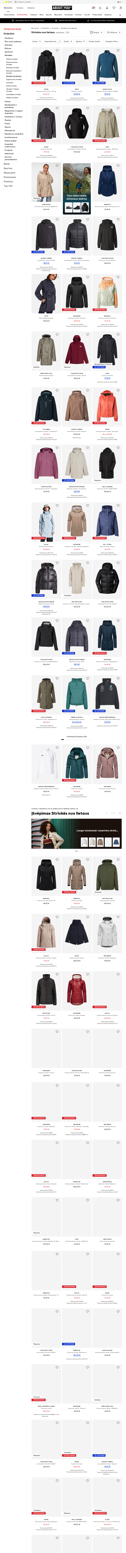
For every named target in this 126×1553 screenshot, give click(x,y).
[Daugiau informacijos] (46, 101)
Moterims (8, 8)
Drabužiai (45, 28)
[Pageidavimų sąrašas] (113, 7)
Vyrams (20, 8)
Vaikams (31, 8)
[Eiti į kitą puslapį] (120, 813)
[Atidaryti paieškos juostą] (119, 15)
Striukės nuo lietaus (69, 28)
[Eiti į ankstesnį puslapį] (106, 813)
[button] (96, 32)
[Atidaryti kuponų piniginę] (93, 7)
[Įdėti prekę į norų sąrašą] (57, 50)
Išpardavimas (50, 41)
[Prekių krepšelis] (120, 7)
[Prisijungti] (100, 7)
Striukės (55, 28)
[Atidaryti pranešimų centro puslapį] (107, 8)
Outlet (10, 2)
